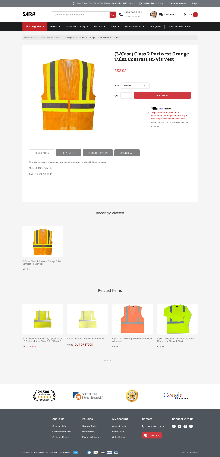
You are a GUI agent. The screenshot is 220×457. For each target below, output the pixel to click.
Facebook (174, 426)
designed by (190, 452)
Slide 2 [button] (107, 360)
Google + (191, 426)
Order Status (118, 431)
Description (42, 153)
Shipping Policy (89, 426)
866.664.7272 (133, 12)
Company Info (59, 426)
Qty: (116, 95)
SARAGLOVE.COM (45, 452)
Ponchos (97, 28)
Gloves (52, 28)
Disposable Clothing (74, 28)
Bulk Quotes (155, 26)
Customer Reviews (61, 437)
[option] (68, 94)
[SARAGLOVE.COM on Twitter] (179, 426)
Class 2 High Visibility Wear (46, 37)
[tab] (105, 360)
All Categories (32, 28)
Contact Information (61, 431)
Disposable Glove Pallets (179, 26)
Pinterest (185, 426)
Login (195, 3)
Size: (116, 85)
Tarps (112, 28)
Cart (191, 14)
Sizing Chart (127, 153)
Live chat (154, 435)
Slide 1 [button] (105, 360)
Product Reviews (98, 153)
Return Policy (88, 431)
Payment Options (90, 437)
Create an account (177, 3)
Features (68, 153)
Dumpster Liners (132, 28)
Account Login (119, 426)
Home (27, 37)
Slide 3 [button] (110, 360)
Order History (118, 437)
